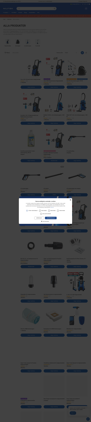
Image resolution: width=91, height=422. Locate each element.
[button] (45, 221)
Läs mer (52, 207)
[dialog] (45, 211)
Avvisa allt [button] (39, 217)
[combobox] (70, 200)
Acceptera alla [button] (51, 217)
